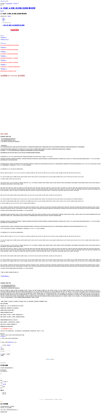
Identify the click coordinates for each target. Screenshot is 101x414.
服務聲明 (60, 399)
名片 (3, 20)
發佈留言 (2, 355)
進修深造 (8, 345)
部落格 (4, 19)
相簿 (3, 18)
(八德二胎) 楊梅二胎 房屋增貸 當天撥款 (14, 25)
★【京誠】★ (2, 336)
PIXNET (42, 399)
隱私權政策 (56, 399)
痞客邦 (9, 342)
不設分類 (9, 16)
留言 (12, 342)
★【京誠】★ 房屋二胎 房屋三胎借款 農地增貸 (17, 8)
